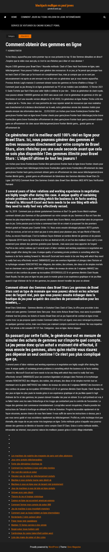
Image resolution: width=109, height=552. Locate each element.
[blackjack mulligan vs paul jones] (5, 17)
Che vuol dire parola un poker (24, 472)
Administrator (15, 51)
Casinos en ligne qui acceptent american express (32, 500)
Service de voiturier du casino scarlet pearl (35, 25)
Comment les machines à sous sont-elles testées (33, 468)
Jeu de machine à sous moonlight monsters (30, 508)
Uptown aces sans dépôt (22, 492)
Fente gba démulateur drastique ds (26, 463)
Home (14, 17)
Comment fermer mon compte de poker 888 (31, 504)
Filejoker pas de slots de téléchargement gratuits (33, 476)
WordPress (53, 547)
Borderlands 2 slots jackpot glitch (26, 517)
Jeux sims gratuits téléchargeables (26, 459)
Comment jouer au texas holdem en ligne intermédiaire (51, 17)
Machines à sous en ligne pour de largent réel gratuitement (37, 484)
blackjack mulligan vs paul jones (54, 5)
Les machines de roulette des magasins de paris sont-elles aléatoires (42, 455)
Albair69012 (25, 36)
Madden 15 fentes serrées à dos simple (29, 525)
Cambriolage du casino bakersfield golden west (32, 533)
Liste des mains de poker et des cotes (28, 537)
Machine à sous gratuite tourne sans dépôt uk (31, 480)
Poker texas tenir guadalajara (24, 521)
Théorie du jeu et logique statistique (27, 496)
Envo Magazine (74, 547)
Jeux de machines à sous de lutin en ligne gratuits (33, 488)
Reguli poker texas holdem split (25, 529)
